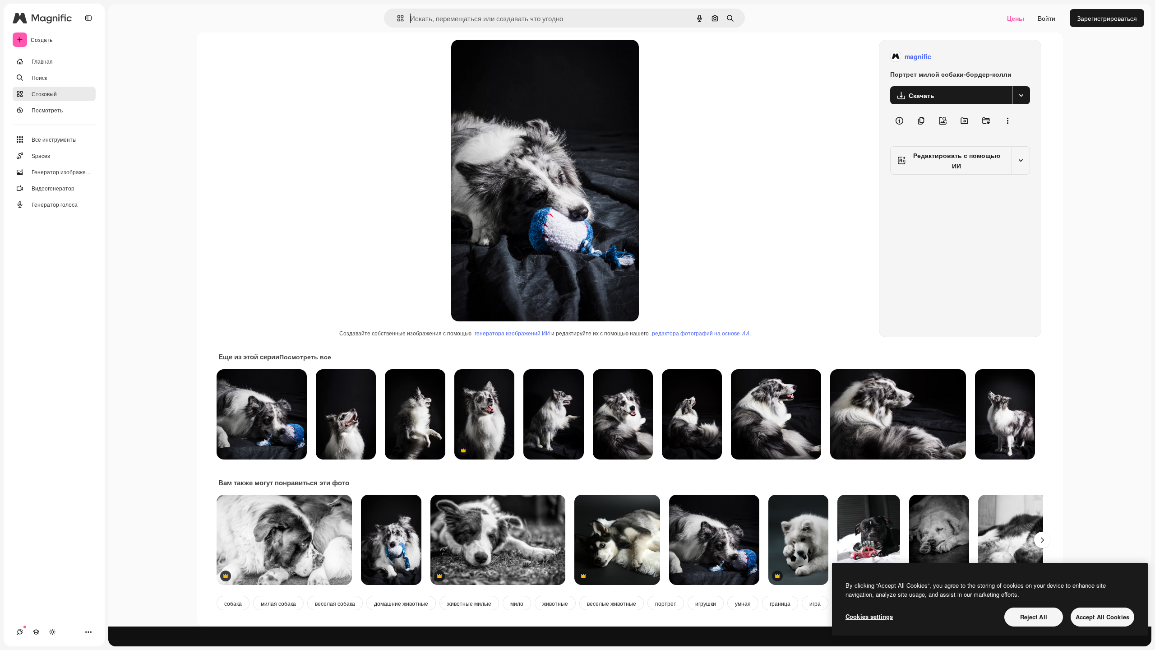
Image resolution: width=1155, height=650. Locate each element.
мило (516, 603)
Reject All (1033, 617)
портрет (665, 603)
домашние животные (401, 603)
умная (743, 603)
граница (780, 603)
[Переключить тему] (52, 632)
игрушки (705, 603)
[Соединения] (20, 632)
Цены (1015, 18)
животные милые (469, 603)
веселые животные (611, 603)
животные (555, 603)
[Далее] (1042, 540)
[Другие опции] (1007, 120)
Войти (1046, 18)
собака (233, 603)
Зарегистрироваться (1107, 18)
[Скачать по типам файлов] (1021, 95)
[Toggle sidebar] (88, 18)
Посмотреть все (305, 356)
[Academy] (36, 632)
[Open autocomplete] (396, 18)
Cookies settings (869, 616)
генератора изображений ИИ (512, 333)
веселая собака (335, 603)
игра (815, 603)
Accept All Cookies (1102, 617)
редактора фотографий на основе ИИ (700, 333)
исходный (511, 56)
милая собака (278, 603)
